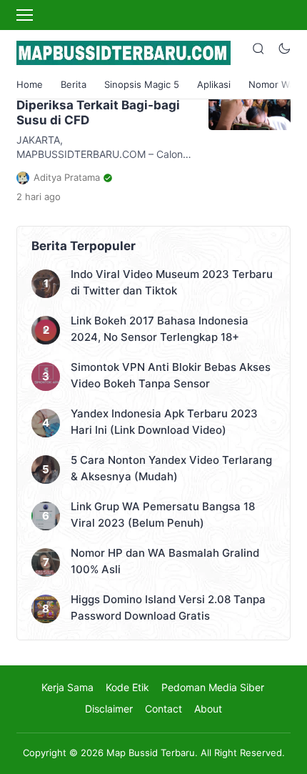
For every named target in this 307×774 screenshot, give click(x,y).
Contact (163, 709)
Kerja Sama (67, 687)
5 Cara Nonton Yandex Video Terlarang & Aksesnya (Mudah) (171, 468)
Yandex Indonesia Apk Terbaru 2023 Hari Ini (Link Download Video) (164, 422)
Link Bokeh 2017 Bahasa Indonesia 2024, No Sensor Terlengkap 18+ (159, 329)
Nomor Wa (271, 84)
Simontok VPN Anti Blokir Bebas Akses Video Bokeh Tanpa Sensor (171, 375)
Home (29, 84)
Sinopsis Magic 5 (141, 84)
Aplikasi (214, 84)
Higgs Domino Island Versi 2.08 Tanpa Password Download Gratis (168, 607)
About (208, 709)
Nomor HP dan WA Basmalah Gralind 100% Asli (165, 561)
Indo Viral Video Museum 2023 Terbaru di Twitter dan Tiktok (172, 282)
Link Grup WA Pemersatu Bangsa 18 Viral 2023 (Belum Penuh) (163, 515)
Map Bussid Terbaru (150, 752)
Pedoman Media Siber (212, 687)
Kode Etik (127, 687)
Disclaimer (109, 709)
